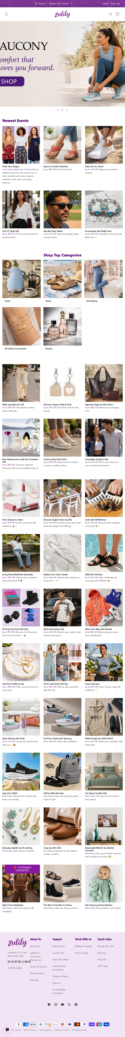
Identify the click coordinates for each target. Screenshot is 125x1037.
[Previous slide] (50, 110)
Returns (57, 983)
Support (57, 939)
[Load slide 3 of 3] (67, 110)
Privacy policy (45, 1030)
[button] (6, 14)
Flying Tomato (62, 64)
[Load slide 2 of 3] (62, 110)
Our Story (35, 946)
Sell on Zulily (81, 953)
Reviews (102, 953)
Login (106, 3)
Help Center (59, 946)
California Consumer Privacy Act (36, 956)
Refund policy (30, 1030)
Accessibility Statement (59, 991)
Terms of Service (38, 966)
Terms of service (62, 1030)
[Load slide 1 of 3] (58, 110)
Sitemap (34, 980)
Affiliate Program (83, 946)
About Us (35, 939)
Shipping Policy (60, 976)
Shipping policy (79, 1030)
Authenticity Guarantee (59, 968)
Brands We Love (106, 946)
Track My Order (60, 959)
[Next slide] (74, 110)
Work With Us (83, 939)
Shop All (102, 959)
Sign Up (115, 3)
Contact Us (58, 953)
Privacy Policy (37, 973)
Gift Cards (103, 966)
